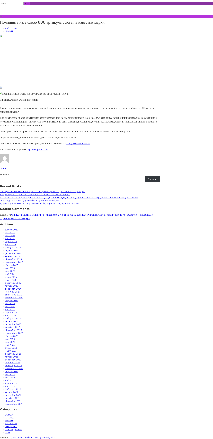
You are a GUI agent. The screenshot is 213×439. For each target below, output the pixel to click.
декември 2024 (13, 289)
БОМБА (9, 415)
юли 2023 (10, 339)
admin (3, 168)
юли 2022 (10, 374)
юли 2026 (10, 233)
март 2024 (11, 315)
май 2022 (10, 380)
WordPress (18, 437)
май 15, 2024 (11, 28)
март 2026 (10, 244)
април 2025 (11, 277)
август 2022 (11, 371)
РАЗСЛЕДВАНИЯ (13, 429)
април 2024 (11, 312)
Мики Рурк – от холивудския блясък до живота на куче (29, 200)
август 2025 (11, 265)
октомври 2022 (13, 366)
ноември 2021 (12, 398)
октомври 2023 (13, 330)
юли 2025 (10, 268)
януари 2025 (11, 286)
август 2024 (11, 301)
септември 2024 (14, 298)
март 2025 (10, 280)
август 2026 (11, 230)
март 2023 (11, 351)
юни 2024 (10, 306)
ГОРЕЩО (9, 418)
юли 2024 (10, 303)
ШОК (7, 432)
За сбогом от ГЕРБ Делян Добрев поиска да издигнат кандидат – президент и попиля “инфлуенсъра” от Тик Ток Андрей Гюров (69, 197)
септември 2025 (14, 262)
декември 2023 (13, 324)
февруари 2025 (13, 283)
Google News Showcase (78, 143)
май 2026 (10, 238)
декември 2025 (13, 253)
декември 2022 (13, 360)
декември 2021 (13, 395)
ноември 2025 (12, 256)
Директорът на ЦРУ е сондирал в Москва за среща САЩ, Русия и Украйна (39, 203)
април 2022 (11, 383)
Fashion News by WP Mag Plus (40, 437)
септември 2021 (14, 404)
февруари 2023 (13, 354)
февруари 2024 (13, 318)
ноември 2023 (12, 327)
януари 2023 (11, 357)
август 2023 (11, 336)
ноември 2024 (12, 292)
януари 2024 (11, 321)
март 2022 (11, 386)
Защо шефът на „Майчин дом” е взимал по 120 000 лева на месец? (35, 194)
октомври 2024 (13, 295)
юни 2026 (10, 236)
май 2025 (10, 274)
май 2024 (10, 309)
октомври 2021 (13, 401)
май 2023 (10, 345)
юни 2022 (10, 377)
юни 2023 (10, 342)
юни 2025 (10, 271)
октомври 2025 (13, 259)
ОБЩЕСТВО (11, 426)
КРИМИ (9, 31)
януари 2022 (11, 392)
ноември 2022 (12, 363)
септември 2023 (14, 333)
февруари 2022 (13, 389)
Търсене (4, 175)
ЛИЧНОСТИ (11, 424)
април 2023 (11, 348)
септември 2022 (14, 368)
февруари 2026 (13, 247)
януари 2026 (11, 250)
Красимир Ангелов (38, 149)
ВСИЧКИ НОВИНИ (18, 9)
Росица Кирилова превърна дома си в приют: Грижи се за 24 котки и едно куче (42, 191)
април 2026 (11, 241)
